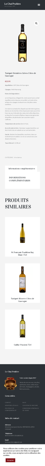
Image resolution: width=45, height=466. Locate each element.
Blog (24, 402)
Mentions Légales (11, 405)
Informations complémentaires (21, 169)
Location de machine (30, 405)
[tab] (21, 169)
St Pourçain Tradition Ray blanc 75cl (22, 253)
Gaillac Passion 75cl (22, 345)
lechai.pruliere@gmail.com (13, 442)
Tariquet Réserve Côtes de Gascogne (22, 299)
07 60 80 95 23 (18, 435)
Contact (8, 402)
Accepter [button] (10, 460)
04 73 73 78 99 (9, 435)
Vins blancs (18, 157)
